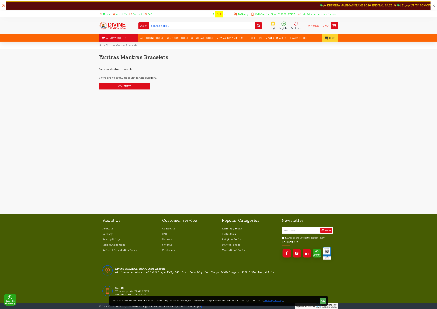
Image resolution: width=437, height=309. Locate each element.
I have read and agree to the (305, 237)
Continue (124, 86)
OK (323, 300)
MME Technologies (190, 306)
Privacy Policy (273, 300)
